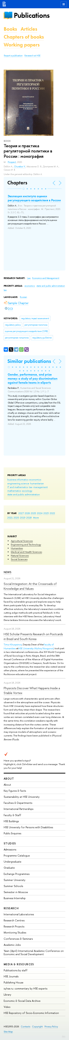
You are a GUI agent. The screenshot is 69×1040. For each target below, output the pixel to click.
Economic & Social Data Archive (22, 1001)
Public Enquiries (12, 833)
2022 (52, 513)
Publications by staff (15, 970)
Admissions (10, 849)
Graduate (9, 867)
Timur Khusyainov (13, 644)
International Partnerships (18, 809)
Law (29, 278)
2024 (40, 513)
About (9, 778)
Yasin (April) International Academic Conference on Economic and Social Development (34, 952)
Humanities (17, 548)
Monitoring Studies (15, 932)
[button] (23, 189)
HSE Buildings (11, 821)
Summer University (14, 880)
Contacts (25, 1026)
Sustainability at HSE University (22, 797)
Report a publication (13, 55)
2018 (29, 517)
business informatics (17, 479)
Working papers (22, 45)
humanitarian (37, 483)
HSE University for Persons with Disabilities (28, 827)
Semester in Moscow (16, 892)
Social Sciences (19, 559)
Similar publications (29, 361)
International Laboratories (19, 914)
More (36, 517)
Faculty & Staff (12, 815)
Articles (29, 29)
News (7, 572)
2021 (10, 517)
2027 (21, 513)
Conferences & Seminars (18, 938)
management (40, 487)
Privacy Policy (51, 1026)
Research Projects (14, 926)
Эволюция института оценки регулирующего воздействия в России (34, 198)
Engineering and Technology (26, 544)
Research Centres (14, 920)
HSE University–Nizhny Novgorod (36, 648)
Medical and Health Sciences (26, 552)
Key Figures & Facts (15, 790)
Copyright (37, 1026)
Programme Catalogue (17, 855)
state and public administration (23, 494)
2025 (33, 513)
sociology (27, 490)
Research (11, 908)
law (30, 487)
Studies (10, 843)
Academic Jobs (12, 945)
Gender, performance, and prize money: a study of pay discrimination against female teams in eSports (32, 378)
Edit (63, 1036)
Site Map (8, 1031)
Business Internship (15, 898)
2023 (46, 513)
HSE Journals (11, 976)
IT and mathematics (17, 487)
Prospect (12, 162)
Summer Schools (13, 886)
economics (35, 479)
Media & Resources (19, 964)
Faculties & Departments (18, 803)
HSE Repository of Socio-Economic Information (31, 1013)
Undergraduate (12, 861)
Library (7, 994)
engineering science (18, 483)
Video (7, 1007)
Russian (23, 297)
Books (10, 29)
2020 (16, 517)
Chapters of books (24, 37)
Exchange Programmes (16, 874)
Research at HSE (32, 55)
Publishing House (13, 982)
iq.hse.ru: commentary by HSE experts (25, 988)
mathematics (14, 490)
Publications (31, 15)
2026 (27, 513)
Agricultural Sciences (22, 540)
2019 (22, 517)
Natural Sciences (20, 555)
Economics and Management (45, 278)
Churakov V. (20, 166)
